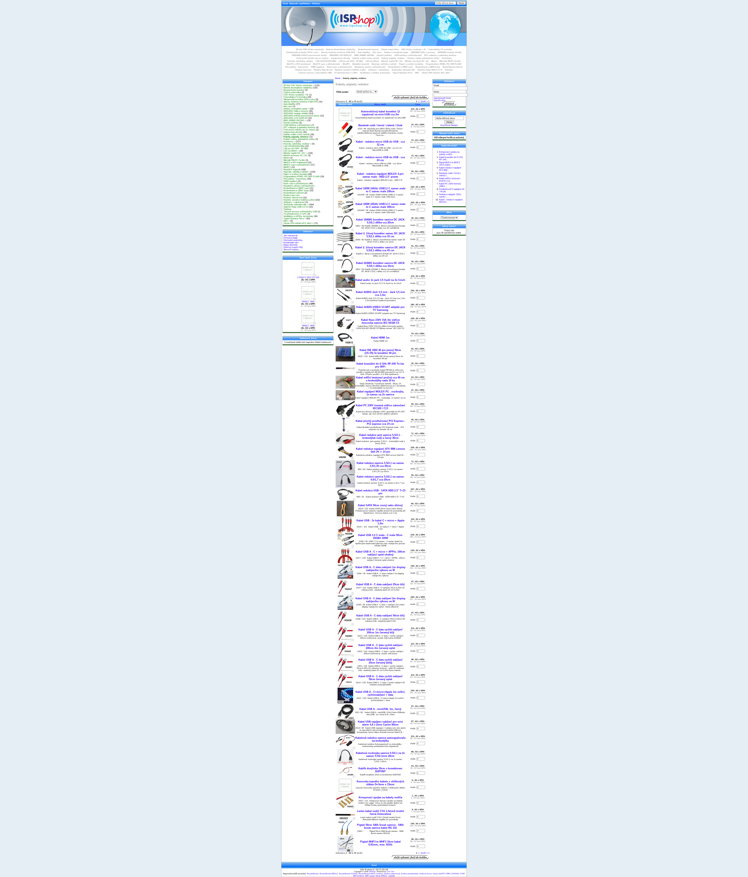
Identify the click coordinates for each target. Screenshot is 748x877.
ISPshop (372, 872)
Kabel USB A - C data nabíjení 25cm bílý (380, 584)
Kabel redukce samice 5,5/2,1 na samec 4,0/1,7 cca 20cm (380, 478)
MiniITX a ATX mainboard (298, 64)
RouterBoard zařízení (453, 67)
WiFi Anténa (358, 876)
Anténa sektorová (392, 874)
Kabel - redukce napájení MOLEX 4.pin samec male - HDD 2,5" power (380, 175)
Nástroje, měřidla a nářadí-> (296, 172)
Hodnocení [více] (308, 338)
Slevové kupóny (291, 249)
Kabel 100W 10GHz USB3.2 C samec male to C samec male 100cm (380, 190)
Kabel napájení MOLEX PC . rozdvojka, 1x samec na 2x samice (380, 393)
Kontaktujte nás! (291, 242)
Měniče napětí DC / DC (391, 61)
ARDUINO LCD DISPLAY (340, 55)
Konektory (447, 58)
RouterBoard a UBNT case (400, 67)
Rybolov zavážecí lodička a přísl (350, 70)
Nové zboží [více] (308, 258)
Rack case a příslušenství (339, 67)
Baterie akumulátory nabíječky (340, 49)
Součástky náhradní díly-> (295, 204)
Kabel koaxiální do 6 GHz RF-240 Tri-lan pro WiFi (380, 365)
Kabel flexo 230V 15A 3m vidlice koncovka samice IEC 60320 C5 (380, 321)
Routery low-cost (303, 70)
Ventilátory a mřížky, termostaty (375, 73)
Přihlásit (316, 4)
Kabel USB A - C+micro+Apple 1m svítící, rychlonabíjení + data (380, 693)
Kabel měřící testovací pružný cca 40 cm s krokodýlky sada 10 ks (380, 379)
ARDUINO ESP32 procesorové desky (309, 55)
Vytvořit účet (439, 100)
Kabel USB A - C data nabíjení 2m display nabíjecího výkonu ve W (380, 600)
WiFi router (369, 876)
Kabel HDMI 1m (380, 337)
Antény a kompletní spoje (396, 52)
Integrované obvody (340, 58)
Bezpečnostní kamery (368, 49)
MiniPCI (346, 64)
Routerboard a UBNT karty (427, 67)
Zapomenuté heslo (442, 98)
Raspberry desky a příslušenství (370, 67)
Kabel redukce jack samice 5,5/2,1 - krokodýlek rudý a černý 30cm (380, 436)
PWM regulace (318, 67)
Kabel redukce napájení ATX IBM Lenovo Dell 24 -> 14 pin (380, 450)
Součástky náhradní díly (403, 70)
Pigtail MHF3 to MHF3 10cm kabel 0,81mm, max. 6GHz (380, 843)
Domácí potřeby (384, 55)
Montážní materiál (360, 64)
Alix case (377, 52)
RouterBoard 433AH (348, 874)
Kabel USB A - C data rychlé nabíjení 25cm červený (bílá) (380, 661)
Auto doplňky (364, 52)
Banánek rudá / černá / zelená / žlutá (380, 125)
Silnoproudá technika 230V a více (302, 52)
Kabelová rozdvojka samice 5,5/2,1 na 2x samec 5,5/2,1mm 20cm (380, 754)
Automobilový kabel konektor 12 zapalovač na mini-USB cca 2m (380, 113)
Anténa (379, 874)
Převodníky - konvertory (296, 67)
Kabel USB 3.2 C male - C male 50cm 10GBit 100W (380, 536)
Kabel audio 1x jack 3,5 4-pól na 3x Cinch (380, 280)
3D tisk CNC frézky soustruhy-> (298, 85)
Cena (417, 104)
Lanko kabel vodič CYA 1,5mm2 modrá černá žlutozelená (380, 812)
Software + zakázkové (378, 70)
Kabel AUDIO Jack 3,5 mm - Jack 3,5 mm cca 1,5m (380, 293)
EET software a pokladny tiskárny (440, 55)
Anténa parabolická (409, 874)
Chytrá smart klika (390, 49)
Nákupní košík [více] (449, 133)
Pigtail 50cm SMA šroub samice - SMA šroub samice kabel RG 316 (380, 826)
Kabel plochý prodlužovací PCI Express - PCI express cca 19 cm (380, 422)
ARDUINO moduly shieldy (450, 52)
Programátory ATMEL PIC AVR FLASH (443, 64)
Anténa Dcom (425, 874)
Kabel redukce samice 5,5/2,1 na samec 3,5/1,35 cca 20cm (380, 464)
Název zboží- (380, 104)
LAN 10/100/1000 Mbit (326, 61)
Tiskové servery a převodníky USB (315, 73)
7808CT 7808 (308, 325)
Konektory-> (289, 141)
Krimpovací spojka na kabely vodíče (380, 797)
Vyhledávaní (449, 113)
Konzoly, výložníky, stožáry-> (297, 144)
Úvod (285, 4)
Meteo (434, 61)
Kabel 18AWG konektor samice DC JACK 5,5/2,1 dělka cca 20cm (380, 221)
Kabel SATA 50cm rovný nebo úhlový (380, 505)
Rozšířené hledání (449, 125)
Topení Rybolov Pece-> (294, 218)
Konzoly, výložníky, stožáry (300, 61)
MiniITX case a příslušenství (326, 64)
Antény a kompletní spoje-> (296, 109)
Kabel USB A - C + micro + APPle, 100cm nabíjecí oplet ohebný (380, 553)
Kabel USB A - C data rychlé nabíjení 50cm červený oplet (380, 678)
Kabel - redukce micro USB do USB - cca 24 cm (380, 159)
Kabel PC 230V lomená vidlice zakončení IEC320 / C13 (380, 407)
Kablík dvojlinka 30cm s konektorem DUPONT (380, 770)
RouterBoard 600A (366, 874)
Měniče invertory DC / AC (417, 61)
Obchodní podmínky (293, 240)
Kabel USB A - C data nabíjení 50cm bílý (380, 615)
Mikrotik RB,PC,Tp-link (450, 61)
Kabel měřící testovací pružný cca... (449, 179)
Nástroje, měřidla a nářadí (384, 64)
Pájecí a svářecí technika (411, 64)
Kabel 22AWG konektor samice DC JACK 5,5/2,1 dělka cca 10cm (380, 264)
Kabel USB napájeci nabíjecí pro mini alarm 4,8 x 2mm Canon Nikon (380, 723)
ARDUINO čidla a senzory (423, 52)
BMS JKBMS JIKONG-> (294, 120)
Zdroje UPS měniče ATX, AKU (436, 73)
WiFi (417, 73)
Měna (449, 212)
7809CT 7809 (308, 301)
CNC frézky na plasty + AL (413, 49)
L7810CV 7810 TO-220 (308, 277)
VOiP (462, 874)
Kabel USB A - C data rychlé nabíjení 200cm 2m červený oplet (380, 647)
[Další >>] (425, 101)
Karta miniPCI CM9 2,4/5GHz (446, 874)
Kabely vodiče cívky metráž (366, 58)
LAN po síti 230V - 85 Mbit (351, 61)
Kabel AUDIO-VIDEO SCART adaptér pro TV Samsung (380, 308)
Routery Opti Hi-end (323, 70)
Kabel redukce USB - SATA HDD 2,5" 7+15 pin (380, 492)
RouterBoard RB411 (329, 874)
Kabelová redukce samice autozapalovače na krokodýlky (380, 739)
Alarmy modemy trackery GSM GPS (338, 52)
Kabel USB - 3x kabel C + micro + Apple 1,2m (380, 522)
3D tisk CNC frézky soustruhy (310, 49)
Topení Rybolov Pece (403, 73)
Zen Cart (390, 872)
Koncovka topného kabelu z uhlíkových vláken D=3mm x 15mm (380, 783)
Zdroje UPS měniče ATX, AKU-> (298, 223)
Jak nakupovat (290, 235)
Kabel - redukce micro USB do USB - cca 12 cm (380, 143)
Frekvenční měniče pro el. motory (312, 58)
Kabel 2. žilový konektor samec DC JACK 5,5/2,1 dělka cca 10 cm (380, 235)
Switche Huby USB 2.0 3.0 (429, 70)
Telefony (449, 70)
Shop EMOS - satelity (385, 876)
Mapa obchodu (290, 245)
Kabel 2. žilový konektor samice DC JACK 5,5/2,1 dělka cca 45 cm (380, 249)
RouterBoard (312, 874)
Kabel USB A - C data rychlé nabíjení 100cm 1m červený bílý (380, 631)
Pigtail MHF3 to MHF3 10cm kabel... (449, 163)
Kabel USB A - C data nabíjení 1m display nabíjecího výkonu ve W (380, 569)
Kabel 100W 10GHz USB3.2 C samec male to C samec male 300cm (380, 205)
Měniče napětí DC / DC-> (295, 153)
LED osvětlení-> (291, 151)
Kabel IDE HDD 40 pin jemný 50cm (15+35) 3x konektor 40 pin (380, 351)
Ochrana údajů (290, 238)
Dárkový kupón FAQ (293, 247)
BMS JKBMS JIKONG (364, 55)
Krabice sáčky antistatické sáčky (423, 58)
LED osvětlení (372, 61)
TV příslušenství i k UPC (345, 73)
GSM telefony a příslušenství (408, 55)
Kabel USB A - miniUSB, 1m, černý (380, 709)
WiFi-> (286, 221)
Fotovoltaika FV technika (440, 49)
